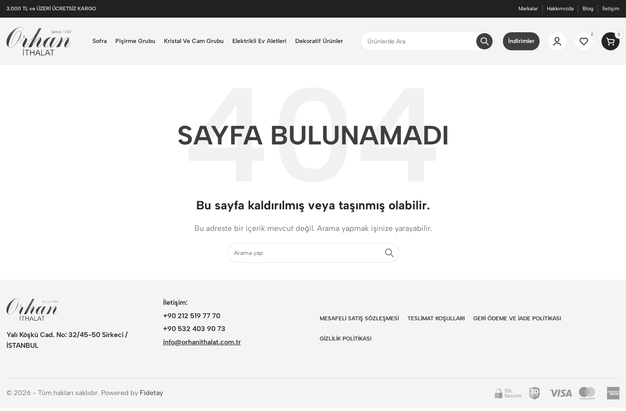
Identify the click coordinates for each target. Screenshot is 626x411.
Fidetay (151, 393)
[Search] (484, 41)
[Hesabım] (557, 41)
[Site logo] (38, 41)
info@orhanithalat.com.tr (202, 342)
